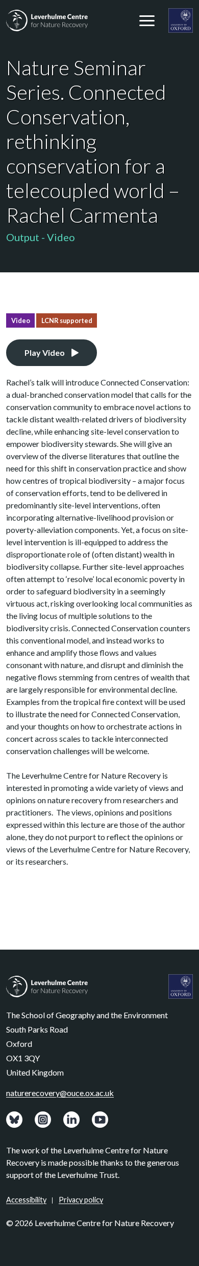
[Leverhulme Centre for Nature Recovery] (47, 20)
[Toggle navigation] (147, 20)
